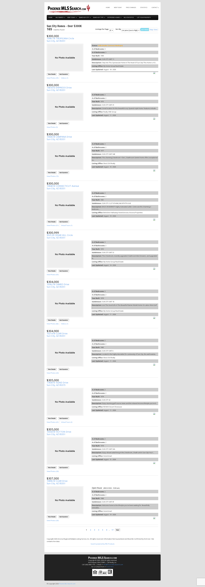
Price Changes (131, 7)
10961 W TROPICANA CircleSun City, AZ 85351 (60, 39)
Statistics (143, 7)
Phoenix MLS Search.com (67, 584)
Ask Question (63, 74)
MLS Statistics (129, 17)
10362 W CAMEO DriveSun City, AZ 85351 (58, 285)
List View (144, 29)
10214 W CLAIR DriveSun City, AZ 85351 (57, 334)
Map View (154, 29)
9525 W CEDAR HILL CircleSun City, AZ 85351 (60, 236)
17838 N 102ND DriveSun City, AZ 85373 (57, 383)
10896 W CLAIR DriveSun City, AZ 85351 (57, 482)
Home (108, 7)
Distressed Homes (113, 17)
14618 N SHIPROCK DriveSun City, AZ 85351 (59, 88)
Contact (154, 7)
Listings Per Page (102, 29)
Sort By (118, 29)
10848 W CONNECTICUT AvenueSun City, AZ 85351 (63, 187)
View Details (52, 74)
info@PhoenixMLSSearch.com (113, 565)
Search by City (84, 17)
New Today (118, 7)
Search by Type (98, 17)
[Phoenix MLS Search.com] (69, 8)
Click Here (110, 567)
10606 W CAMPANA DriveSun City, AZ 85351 (59, 138)
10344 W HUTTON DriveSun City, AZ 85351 (59, 433)
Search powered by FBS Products (102, 544)
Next (117, 530)
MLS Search (59, 17)
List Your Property (144, 17)
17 (112, 530)
